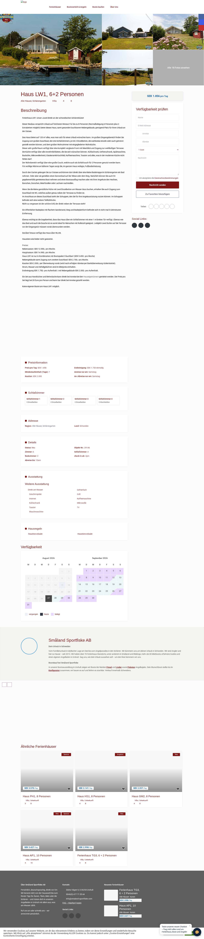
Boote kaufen (98, 7)
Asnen (132, 897)
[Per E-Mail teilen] (166, 206)
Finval (109, 667)
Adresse (33, 420)
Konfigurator (54, 670)
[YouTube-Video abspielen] (74, 322)
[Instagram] (147, 225)
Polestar (131, 667)
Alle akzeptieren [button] (192, 933)
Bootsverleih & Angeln (76, 7)
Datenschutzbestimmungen (166, 178)
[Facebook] (156, 206)
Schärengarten (39, 101)
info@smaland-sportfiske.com (79, 899)
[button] (176, 929)
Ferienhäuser (55, 7)
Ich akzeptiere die (158, 178)
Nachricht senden (157, 185)
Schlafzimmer (36, 392)
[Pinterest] (172, 206)
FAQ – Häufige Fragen (71, 903)
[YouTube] (140, 225)
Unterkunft (35, 800)
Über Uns (114, 7)
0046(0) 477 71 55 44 (75, 894)
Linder (119, 667)
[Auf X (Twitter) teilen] (161, 206)
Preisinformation (37, 362)
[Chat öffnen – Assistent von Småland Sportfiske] (197, 932)
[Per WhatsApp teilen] (151, 206)
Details (32, 442)
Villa (54, 101)
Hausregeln (35, 528)
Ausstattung (35, 476)
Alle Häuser (26, 101)
